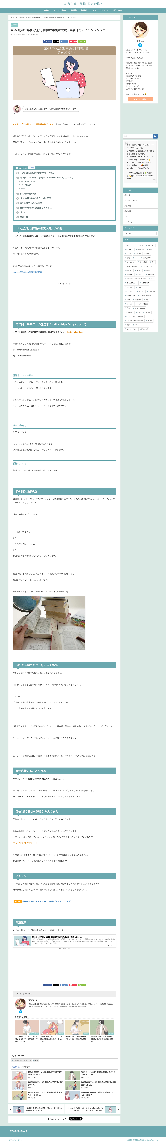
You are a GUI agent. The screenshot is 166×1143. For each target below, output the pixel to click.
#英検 (145, 165)
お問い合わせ (117, 10)
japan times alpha (132, 266)
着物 (128, 258)
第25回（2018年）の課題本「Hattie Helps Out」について (45, 178)
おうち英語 (143, 262)
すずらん (32, 1000)
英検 (128, 299)
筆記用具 (129, 274)
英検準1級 (151, 274)
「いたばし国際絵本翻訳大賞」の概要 (36, 173)
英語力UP (138, 299)
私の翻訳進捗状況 (26, 194)
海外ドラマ (140, 249)
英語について (26, 188)
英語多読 (74, 10)
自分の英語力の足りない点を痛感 (34, 198)
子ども (129, 253)
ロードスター (131, 295)
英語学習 (84, 10)
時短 (141, 245)
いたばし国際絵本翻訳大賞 (22, 1060)
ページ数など (26, 185)
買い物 (138, 270)
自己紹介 (138, 253)
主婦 (128, 308)
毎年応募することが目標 (29, 203)
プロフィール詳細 (140, 99)
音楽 (138, 312)
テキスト (129, 249)
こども (94, 10)
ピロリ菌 (147, 312)
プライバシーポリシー (16, 1140)
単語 (146, 299)
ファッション (131, 262)
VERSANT (145, 283)
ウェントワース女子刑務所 (135, 316)
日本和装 (129, 312)
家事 (150, 249)
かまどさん (151, 291)
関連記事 (22, 217)
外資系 (150, 320)
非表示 (31, 167)
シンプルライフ (132, 329)
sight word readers (140, 325)
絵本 (36, 1060)
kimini (148, 253)
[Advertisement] (64, 301)
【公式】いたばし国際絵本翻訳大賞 (27, 272)
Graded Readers (132, 283)
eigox (136, 258)
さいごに (23, 212)
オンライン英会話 (60, 10)
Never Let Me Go (140, 308)
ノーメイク (130, 291)
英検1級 (46, 10)
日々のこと (105, 10)
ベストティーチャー (149, 266)
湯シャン (129, 304)
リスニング (151, 245)
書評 (128, 325)
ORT (152, 279)
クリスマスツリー (142, 287)
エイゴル (140, 274)
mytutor (129, 270)
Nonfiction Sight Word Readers (136, 279)
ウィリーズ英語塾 (142, 304)
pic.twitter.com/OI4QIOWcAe (138, 168)
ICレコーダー (131, 245)
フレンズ (129, 287)
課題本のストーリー (28, 181)
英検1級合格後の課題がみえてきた (34, 208)
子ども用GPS (147, 258)
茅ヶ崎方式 (144, 329)
